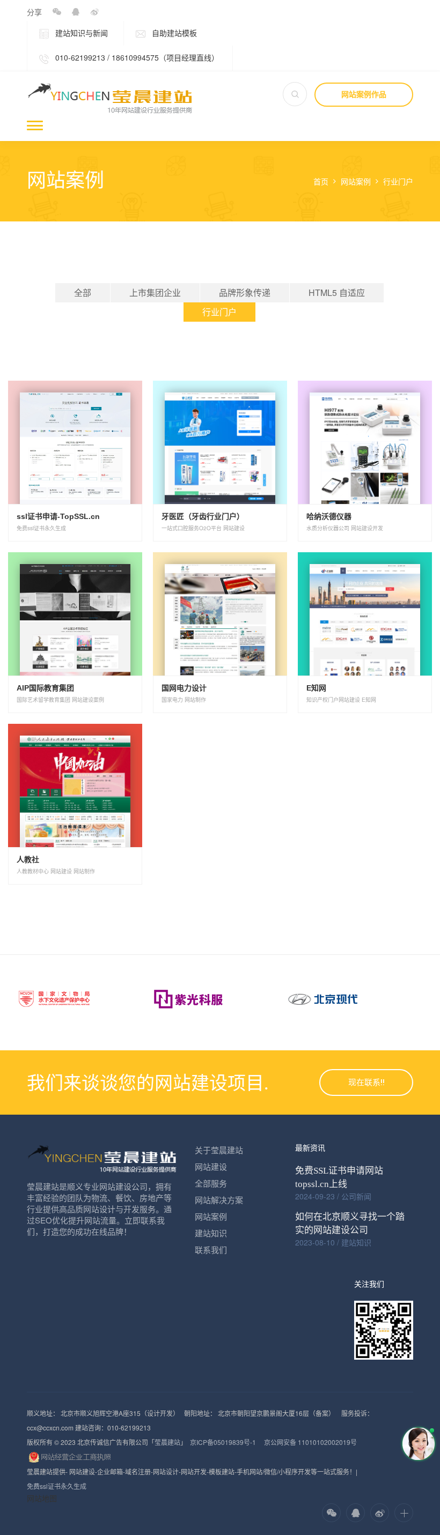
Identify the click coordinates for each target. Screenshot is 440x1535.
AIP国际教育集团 (45, 688)
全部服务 (211, 1183)
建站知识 (211, 1233)
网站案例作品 (363, 94)
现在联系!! (366, 1082)
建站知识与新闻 (80, 32)
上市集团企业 (155, 292)
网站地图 (42, 1498)
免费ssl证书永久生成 (56, 1485)
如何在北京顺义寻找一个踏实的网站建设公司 (350, 1223)
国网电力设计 (184, 688)
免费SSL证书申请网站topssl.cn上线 (339, 1177)
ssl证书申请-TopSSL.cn (58, 516)
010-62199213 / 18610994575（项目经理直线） (136, 57)
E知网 (316, 688)
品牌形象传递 (244, 292)
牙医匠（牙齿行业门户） (203, 516)
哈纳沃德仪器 (328, 516)
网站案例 (356, 181)
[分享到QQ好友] (75, 12)
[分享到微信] (56, 12)
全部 (82, 292)
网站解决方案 (219, 1199)
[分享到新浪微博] (94, 12)
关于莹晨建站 (219, 1149)
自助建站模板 (173, 32)
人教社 (28, 859)
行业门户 (398, 181)
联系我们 (211, 1249)
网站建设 (211, 1166)
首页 (320, 181)
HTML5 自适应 (337, 292)
